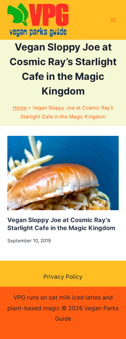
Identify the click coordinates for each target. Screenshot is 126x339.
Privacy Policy (63, 276)
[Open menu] (113, 19)
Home (20, 108)
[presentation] (63, 173)
